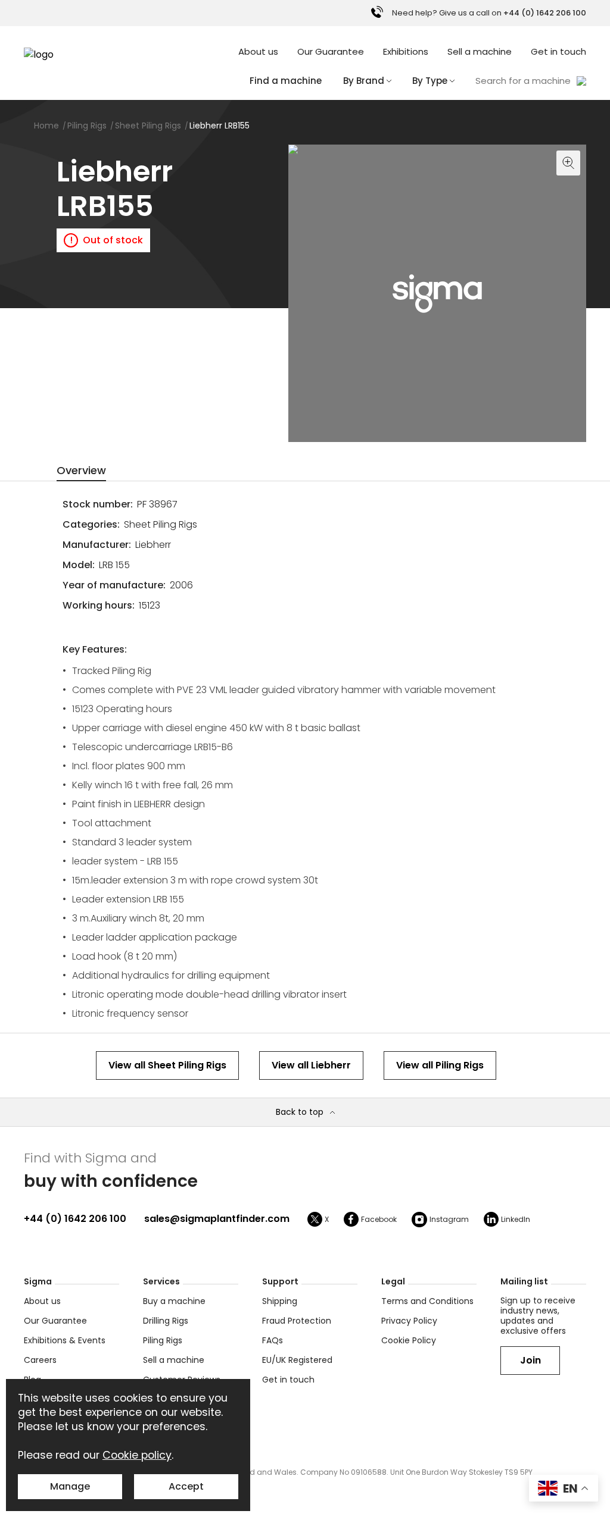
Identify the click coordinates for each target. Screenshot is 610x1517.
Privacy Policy (409, 1321)
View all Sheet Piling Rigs (167, 1065)
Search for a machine (523, 80)
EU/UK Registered (297, 1360)
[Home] (53, 55)
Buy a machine (174, 1301)
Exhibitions (405, 51)
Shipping (279, 1301)
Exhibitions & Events (64, 1340)
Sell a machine (479, 51)
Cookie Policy (408, 1340)
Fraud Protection (296, 1321)
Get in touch (558, 51)
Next (574, 430)
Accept (186, 1486)
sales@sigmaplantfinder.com (217, 1218)
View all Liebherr (311, 1065)
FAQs (272, 1340)
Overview (81, 470)
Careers (40, 1360)
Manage (70, 1486)
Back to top (299, 1112)
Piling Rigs (162, 1340)
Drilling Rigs (165, 1321)
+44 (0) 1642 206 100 (75, 1218)
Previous (300, 430)
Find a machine (286, 80)
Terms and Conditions (427, 1301)
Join (530, 1360)
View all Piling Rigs (440, 1065)
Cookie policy (137, 1455)
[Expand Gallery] (326, 293)
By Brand (363, 80)
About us (258, 51)
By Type (429, 80)
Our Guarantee (330, 51)
